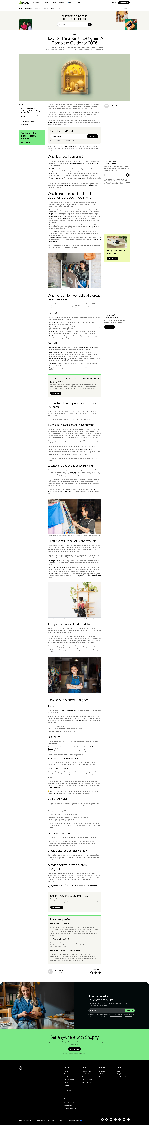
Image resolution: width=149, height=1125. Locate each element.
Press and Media (69, 1079)
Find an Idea (28, 8)
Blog (20, 8)
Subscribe (130, 1010)
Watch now (55, 393)
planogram (73, 472)
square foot (68, 491)
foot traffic (90, 185)
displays (63, 218)
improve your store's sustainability (89, 576)
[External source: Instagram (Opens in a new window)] (115, 1119)
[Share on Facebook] (91, 972)
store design (81, 720)
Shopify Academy (87, 1079)
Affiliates (66, 1085)
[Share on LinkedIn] (99, 972)
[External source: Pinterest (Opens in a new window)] (128, 1119)
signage (80, 178)
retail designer (69, 146)
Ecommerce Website (70, 1108)
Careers (66, 1074)
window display (75, 163)
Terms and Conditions (116, 1016)
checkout (94, 163)
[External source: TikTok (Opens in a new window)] (119, 1119)
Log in (114, 2)
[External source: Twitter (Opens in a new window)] (106, 1119)
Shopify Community (87, 1082)
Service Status (68, 1090)
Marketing (45, 8)
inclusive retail (67, 185)
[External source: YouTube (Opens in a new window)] (111, 1119)
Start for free (124, 2)
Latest (52, 8)
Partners (66, 1082)
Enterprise (61, 2)
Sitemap (62, 1120)
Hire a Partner (86, 1077)
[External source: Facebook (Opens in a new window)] (102, 1119)
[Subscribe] (90, 24)
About (66, 1071)
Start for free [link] (93, 136)
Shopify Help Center (88, 1074)
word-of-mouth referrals (69, 710)
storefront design (87, 348)
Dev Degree (102, 1077)
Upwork (50, 749)
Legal (65, 1088)
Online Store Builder (70, 1103)
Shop (118, 1071)
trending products (86, 449)
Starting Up (37, 8)
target (51, 214)
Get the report (56, 907)
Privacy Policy (119, 183)
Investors (66, 1077)
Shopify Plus (120, 1074)
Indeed (56, 793)
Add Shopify (110, 327)
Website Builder (68, 1105)
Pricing (54, 2)
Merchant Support (87, 1071)
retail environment (55, 787)
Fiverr (94, 747)
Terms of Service (40, 1120)
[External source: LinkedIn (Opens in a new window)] (124, 1119)
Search (126, 8)
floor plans (51, 122)
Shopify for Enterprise (123, 1077)
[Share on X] (95, 972)
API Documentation (105, 1074)
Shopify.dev (102, 1071)
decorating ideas (91, 227)
